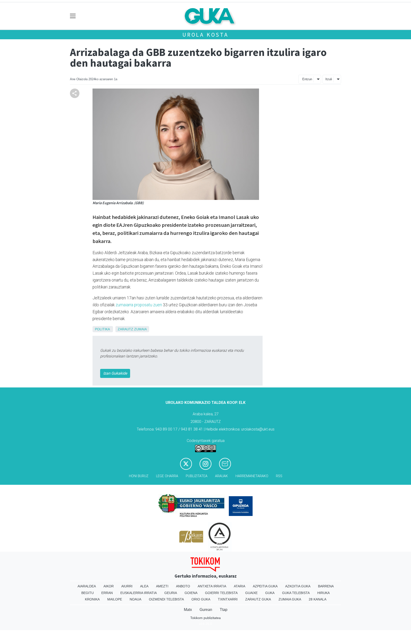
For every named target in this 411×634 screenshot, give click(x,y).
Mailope (114, 599)
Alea (144, 586)
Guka (269, 593)
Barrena (326, 586)
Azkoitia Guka (297, 586)
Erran (107, 593)
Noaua (135, 599)
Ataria (239, 586)
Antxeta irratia (212, 586)
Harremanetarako (251, 476)
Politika (102, 329)
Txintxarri (228, 599)
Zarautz (125, 329)
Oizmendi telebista (166, 599)
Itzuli (328, 79)
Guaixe (251, 593)
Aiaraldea (87, 586)
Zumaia (140, 329)
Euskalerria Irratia (138, 593)
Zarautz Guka (258, 599)
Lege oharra (167, 476)
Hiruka (323, 593)
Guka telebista (296, 593)
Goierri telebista (221, 593)
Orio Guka (200, 599)
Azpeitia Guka (265, 586)
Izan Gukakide (115, 373)
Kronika (92, 599)
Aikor (108, 586)
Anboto (183, 586)
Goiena (191, 593)
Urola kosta (205, 34)
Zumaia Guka (290, 599)
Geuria (170, 593)
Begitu (87, 593)
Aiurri (126, 586)
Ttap (223, 610)
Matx (188, 610)
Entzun (307, 79)
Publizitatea (196, 476)
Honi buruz (138, 476)
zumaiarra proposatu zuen (139, 304)
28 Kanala (317, 599)
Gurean (206, 610)
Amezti (162, 586)
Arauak (221, 476)
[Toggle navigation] (73, 16)
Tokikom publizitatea (205, 618)
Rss (279, 476)
